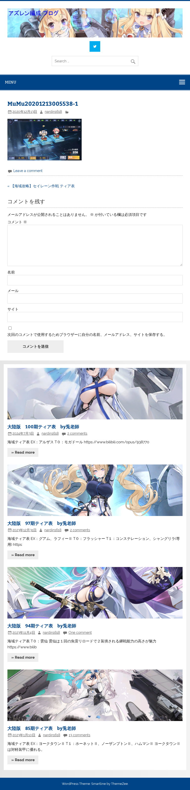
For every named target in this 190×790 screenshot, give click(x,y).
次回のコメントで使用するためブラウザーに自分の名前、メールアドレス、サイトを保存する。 (87, 335)
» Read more (23, 452)
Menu (10, 82)
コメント (17, 222)
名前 (11, 272)
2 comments (77, 433)
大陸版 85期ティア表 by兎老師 (41, 728)
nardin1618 (53, 112)
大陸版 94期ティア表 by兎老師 (41, 625)
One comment (80, 633)
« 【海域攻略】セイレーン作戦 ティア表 (41, 186)
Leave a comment (28, 171)
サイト (13, 309)
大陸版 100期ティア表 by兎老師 (43, 426)
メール (13, 291)
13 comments (79, 735)
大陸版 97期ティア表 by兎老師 (41, 523)
